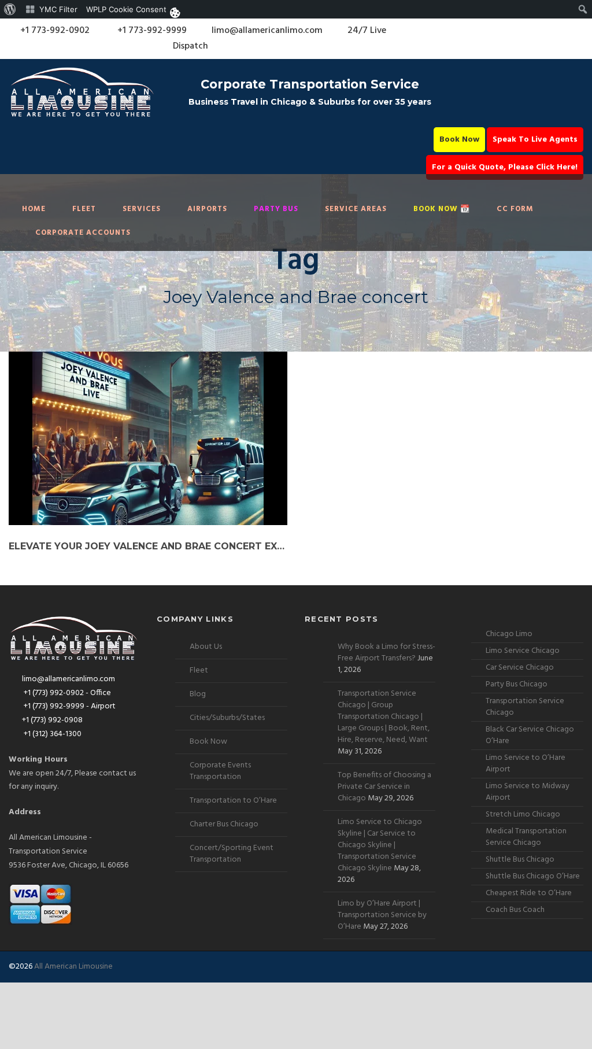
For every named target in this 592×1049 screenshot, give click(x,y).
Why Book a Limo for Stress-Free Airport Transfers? (386, 652)
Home (34, 209)
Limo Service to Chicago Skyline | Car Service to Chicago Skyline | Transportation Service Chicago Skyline (380, 845)
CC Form (515, 209)
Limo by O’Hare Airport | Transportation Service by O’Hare (382, 915)
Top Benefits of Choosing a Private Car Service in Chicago (384, 787)
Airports (207, 209)
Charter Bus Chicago (224, 824)
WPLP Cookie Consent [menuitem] (126, 9)
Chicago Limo (509, 634)
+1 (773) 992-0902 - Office (66, 693)
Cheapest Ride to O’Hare (529, 893)
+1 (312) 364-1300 (52, 734)
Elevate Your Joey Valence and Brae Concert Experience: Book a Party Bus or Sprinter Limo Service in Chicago (148, 546)
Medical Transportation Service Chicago (526, 837)
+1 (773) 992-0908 (52, 720)
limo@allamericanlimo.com (267, 30)
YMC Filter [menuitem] (58, 9)
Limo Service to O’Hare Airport (525, 763)
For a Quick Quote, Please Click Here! (505, 167)
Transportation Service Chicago (525, 707)
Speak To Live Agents (535, 139)
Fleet (84, 209)
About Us (206, 646)
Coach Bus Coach (515, 910)
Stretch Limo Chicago (523, 814)
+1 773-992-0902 (54, 30)
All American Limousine (73, 966)
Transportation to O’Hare (233, 800)
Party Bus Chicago (516, 684)
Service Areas (356, 209)
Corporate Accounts (83, 233)
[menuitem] (10, 9)
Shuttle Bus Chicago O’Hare (533, 876)
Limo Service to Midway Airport (527, 792)
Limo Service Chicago (523, 651)
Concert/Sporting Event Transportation (231, 853)
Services (142, 209)
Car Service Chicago (520, 667)
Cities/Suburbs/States (227, 718)
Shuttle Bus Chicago (520, 859)
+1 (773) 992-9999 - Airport (69, 706)
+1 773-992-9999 (151, 30)
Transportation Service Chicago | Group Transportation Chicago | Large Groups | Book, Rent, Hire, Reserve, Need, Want (384, 717)
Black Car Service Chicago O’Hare (530, 735)
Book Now (459, 139)
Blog (198, 694)
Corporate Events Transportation (220, 771)
